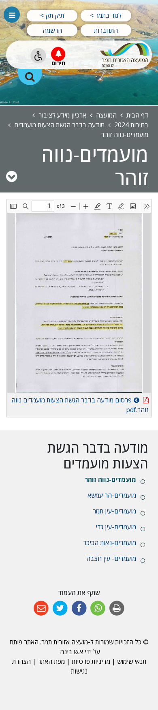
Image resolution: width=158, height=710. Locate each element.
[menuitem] (79, 479)
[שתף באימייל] (41, 608)
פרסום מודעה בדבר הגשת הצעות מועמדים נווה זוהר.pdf (80, 403)
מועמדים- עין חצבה (111, 558)
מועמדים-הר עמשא (112, 495)
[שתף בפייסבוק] (79, 608)
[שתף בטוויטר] (60, 608)
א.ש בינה (70, 651)
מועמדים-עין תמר (114, 511)
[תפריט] (12, 14)
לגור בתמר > (106, 15)
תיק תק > (52, 15)
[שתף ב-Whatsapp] (98, 608)
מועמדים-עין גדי (116, 526)
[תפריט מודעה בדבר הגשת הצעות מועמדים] (11, 176)
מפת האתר (51, 661)
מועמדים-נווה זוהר (110, 479)
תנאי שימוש (131, 661)
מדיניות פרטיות (90, 661)
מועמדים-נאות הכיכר (109, 542)
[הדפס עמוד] (117, 608)
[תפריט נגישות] (38, 56)
